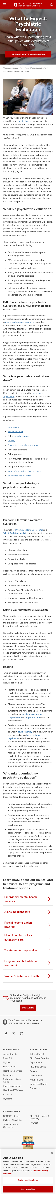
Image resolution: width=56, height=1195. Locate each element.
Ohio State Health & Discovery (39, 1117)
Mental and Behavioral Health (33, 68)
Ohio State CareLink (39, 1058)
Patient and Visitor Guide (12, 1080)
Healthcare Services (11, 68)
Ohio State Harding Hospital (29, 529)
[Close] (52, 1153)
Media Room (36, 1075)
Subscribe (28, 1007)
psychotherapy (25, 731)
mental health (24, 121)
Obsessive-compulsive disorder (23, 445)
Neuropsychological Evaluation (16, 71)
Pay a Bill (7, 1058)
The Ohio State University (10, 1125)
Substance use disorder (19, 475)
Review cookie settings (28, 1180)
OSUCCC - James (11, 1116)
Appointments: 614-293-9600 (28, 54)
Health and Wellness (13, 1090)
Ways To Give (36, 1079)
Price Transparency (12, 1086)
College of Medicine (12, 1120)
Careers (33, 1071)
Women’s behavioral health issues (24, 471)
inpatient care (28, 714)
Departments (36, 1062)
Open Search (51, 4)
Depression (13, 427)
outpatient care (32, 717)
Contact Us (35, 1088)
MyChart (7, 1062)
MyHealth (7, 1098)
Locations (8, 1075)
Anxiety (11, 440)
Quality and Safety (38, 1084)
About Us (7, 1094)
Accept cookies (28, 1189)
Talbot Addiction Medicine (15, 533)
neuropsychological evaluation (19, 322)
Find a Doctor (9, 1066)
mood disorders (21, 436)
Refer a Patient (37, 1054)
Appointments (10, 1054)
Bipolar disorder (15, 431)
